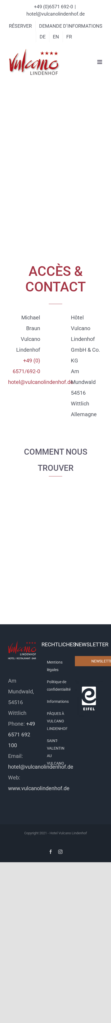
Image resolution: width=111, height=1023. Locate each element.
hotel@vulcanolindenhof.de (55, 14)
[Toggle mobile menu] (100, 62)
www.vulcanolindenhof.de (39, 788)
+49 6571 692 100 (21, 734)
